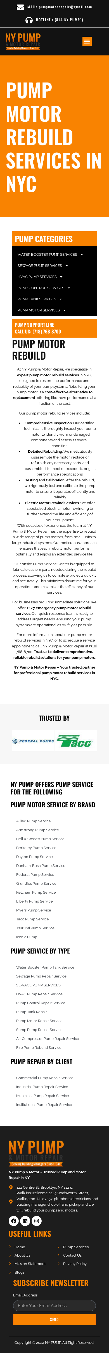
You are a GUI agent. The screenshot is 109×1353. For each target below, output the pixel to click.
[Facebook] (14, 1221)
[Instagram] (37, 1221)
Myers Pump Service (33, 910)
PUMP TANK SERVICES (37, 299)
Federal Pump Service (35, 874)
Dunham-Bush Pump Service (40, 866)
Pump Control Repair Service (40, 1003)
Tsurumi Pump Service (35, 928)
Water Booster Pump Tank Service (45, 967)
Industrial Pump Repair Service (42, 1087)
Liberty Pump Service (34, 901)
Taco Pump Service (32, 919)
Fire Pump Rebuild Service (38, 1047)
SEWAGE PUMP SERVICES (40, 266)
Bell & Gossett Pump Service (40, 839)
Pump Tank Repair (31, 1012)
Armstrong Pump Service (37, 830)
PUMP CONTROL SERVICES (41, 288)
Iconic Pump (26, 937)
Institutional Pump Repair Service (44, 1105)
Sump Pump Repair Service (39, 1030)
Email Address (25, 1295)
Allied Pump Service (33, 821)
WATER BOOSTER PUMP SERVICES (47, 254)
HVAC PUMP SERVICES (37, 277)
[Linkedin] (25, 1221)
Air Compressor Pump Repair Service (47, 1039)
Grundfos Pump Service (36, 883)
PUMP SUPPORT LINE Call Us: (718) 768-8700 (38, 328)
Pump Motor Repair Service (39, 1021)
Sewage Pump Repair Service (41, 976)
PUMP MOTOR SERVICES (39, 310)
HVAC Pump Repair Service (39, 994)
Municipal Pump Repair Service (42, 1096)
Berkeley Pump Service (36, 848)
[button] (87, 41)
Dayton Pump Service (34, 857)
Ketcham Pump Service (36, 892)
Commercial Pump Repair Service (45, 1078)
